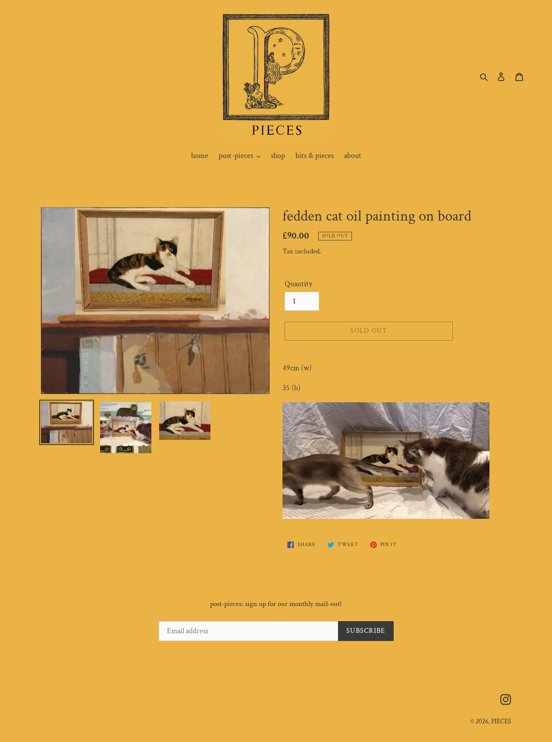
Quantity (298, 284)
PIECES (501, 721)
